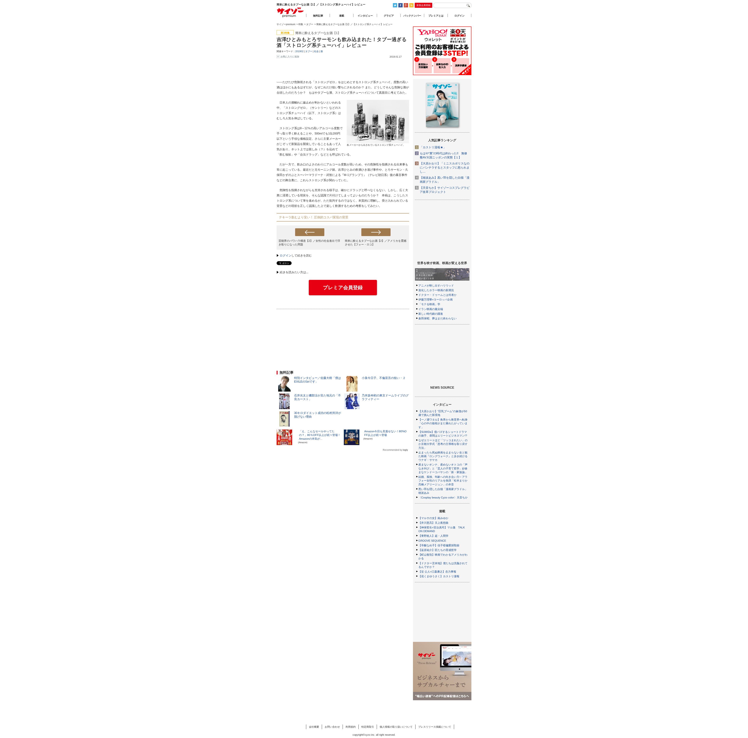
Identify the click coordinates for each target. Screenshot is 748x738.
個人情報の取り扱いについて (396, 726)
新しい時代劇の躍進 (430, 313)
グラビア (389, 15)
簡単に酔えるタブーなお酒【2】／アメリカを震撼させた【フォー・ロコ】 (375, 242)
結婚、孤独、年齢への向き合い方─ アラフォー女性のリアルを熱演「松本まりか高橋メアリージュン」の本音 (443, 480)
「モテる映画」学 (429, 304)
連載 (341, 15)
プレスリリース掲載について (434, 726)
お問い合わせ (332, 726)
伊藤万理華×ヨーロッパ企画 (435, 299)
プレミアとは (436, 15)
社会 (316, 51)
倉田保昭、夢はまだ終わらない (437, 318)
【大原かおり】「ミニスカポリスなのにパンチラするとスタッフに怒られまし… (444, 167)
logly (405, 450)
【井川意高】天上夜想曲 (433, 522)
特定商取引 (367, 726)
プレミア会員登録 (343, 287)
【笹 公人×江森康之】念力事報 (437, 571)
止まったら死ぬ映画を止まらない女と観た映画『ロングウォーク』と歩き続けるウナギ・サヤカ (443, 456)
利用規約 (351, 726)
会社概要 (314, 726)
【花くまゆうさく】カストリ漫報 (438, 576)
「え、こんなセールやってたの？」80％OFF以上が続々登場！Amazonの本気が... (319, 435)
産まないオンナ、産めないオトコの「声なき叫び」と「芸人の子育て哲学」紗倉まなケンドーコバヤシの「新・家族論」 (443, 468)
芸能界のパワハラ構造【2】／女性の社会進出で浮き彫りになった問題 (309, 242)
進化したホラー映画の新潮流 (436, 290)
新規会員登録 (423, 5)
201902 (299, 51)
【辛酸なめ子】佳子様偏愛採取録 (438, 545)
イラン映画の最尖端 (430, 309)
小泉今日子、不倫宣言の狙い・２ (384, 378)
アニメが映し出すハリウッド (436, 285)
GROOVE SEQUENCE (432, 540)
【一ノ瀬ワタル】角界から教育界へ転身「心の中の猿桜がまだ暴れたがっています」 (443, 423)
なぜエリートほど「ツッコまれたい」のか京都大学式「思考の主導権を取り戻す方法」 (443, 444)
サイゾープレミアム (290, 12)
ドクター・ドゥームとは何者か (437, 294)
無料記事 (318, 15)
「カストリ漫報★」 (433, 147)
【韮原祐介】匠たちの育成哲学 (437, 550)
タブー (308, 51)
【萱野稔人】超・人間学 (433, 535)
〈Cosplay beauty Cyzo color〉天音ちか (443, 497)
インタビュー (365, 15)
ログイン (285, 255)
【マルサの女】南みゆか (433, 518)
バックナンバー (412, 15)
